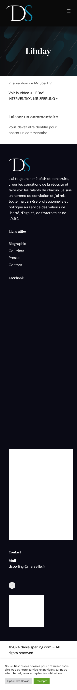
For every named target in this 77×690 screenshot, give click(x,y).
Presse (14, 257)
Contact (15, 264)
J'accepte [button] (41, 681)
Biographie (17, 243)
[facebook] (12, 585)
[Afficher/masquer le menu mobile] (69, 11)
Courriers (16, 250)
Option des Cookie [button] (18, 681)
